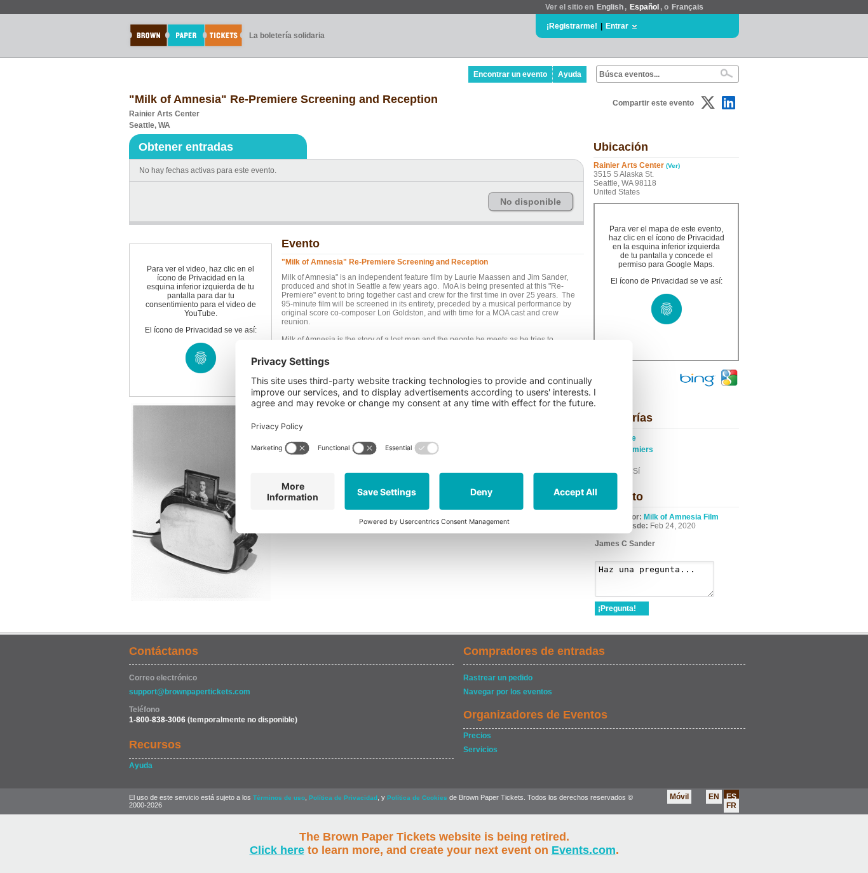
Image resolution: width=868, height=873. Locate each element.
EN (714, 796)
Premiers (636, 449)
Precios (477, 735)
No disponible (530, 201)
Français (687, 7)
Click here (277, 850)
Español (644, 7)
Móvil (679, 796)
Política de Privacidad (343, 797)
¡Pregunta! (617, 608)
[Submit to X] (708, 102)
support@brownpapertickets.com (189, 691)
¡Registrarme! (571, 26)
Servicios (480, 749)
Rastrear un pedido (497, 677)
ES (731, 796)
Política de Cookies (417, 797)
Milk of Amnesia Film (681, 516)
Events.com (584, 850)
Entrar (617, 26)
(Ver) (673, 165)
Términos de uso (279, 797)
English (610, 7)
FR (731, 805)
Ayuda (569, 74)
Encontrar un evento (510, 74)
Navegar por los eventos (507, 691)
